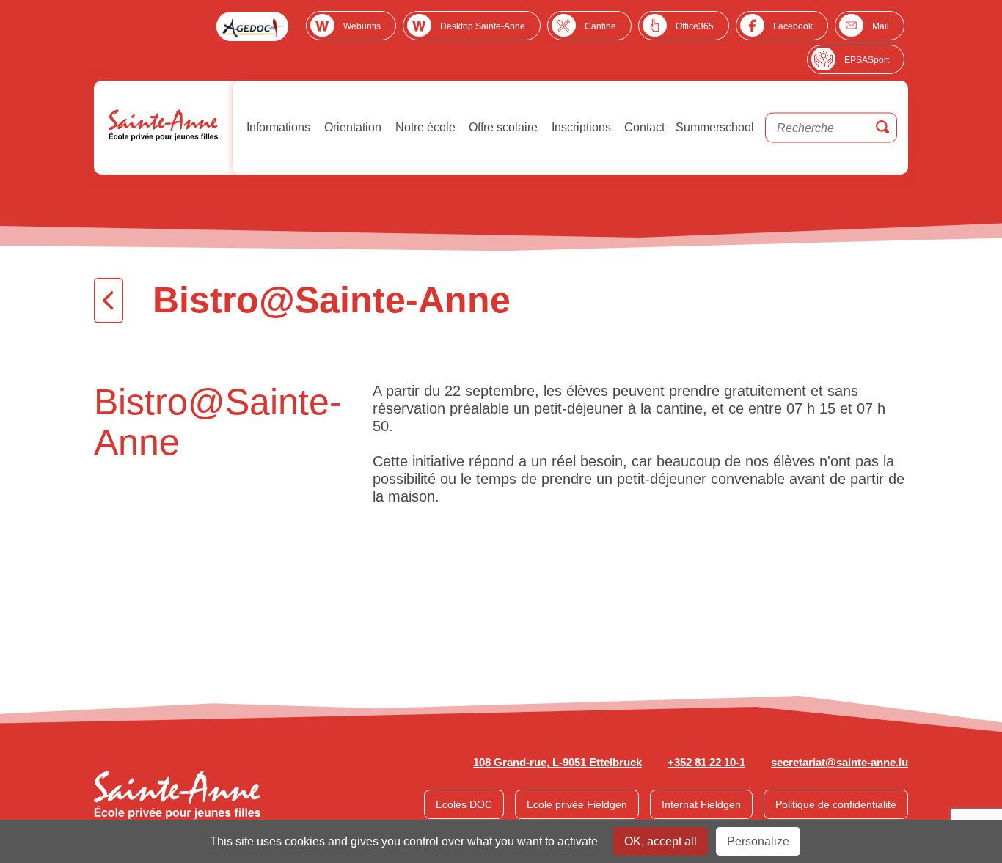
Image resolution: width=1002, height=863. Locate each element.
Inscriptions (580, 127)
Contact (643, 127)
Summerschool (715, 127)
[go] (882, 128)
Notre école (424, 127)
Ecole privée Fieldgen (577, 804)
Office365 (695, 26)
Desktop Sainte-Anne (482, 26)
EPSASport (866, 60)
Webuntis (362, 26)
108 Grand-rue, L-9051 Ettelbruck (557, 762)
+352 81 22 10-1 (706, 762)
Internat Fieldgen (701, 804)
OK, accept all (660, 841)
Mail (880, 26)
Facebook (793, 26)
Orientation (351, 127)
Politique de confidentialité (835, 804)
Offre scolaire (502, 127)
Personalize (758, 841)
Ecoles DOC (464, 804)
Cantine (600, 26)
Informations (277, 127)
